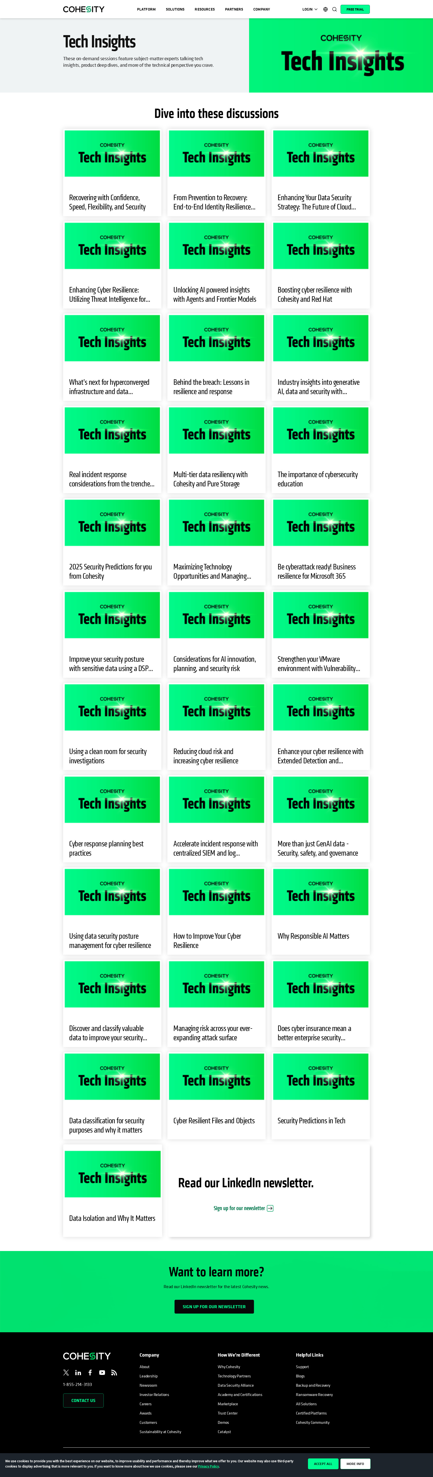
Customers (148, 1422)
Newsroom (148, 1385)
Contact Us (83, 1400)
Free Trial (355, 9)
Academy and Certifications (240, 1394)
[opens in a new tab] (66, 1373)
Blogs (300, 1376)
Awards (146, 1413)
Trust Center (228, 1413)
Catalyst (224, 1431)
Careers (146, 1404)
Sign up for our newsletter (239, 1208)
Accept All (323, 1463)
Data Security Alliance (236, 1385)
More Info (355, 1463)
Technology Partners (234, 1376)
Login (307, 9)
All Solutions (306, 1404)
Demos (223, 1422)
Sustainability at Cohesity (161, 1431)
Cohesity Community (313, 1422)
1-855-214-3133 (77, 1384)
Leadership (148, 1376)
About (145, 1366)
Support (302, 1366)
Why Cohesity (229, 1366)
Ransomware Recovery (314, 1394)
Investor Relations (154, 1394)
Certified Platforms (311, 1413)
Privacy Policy (208, 1466)
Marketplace (228, 1404)
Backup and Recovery (313, 1385)
